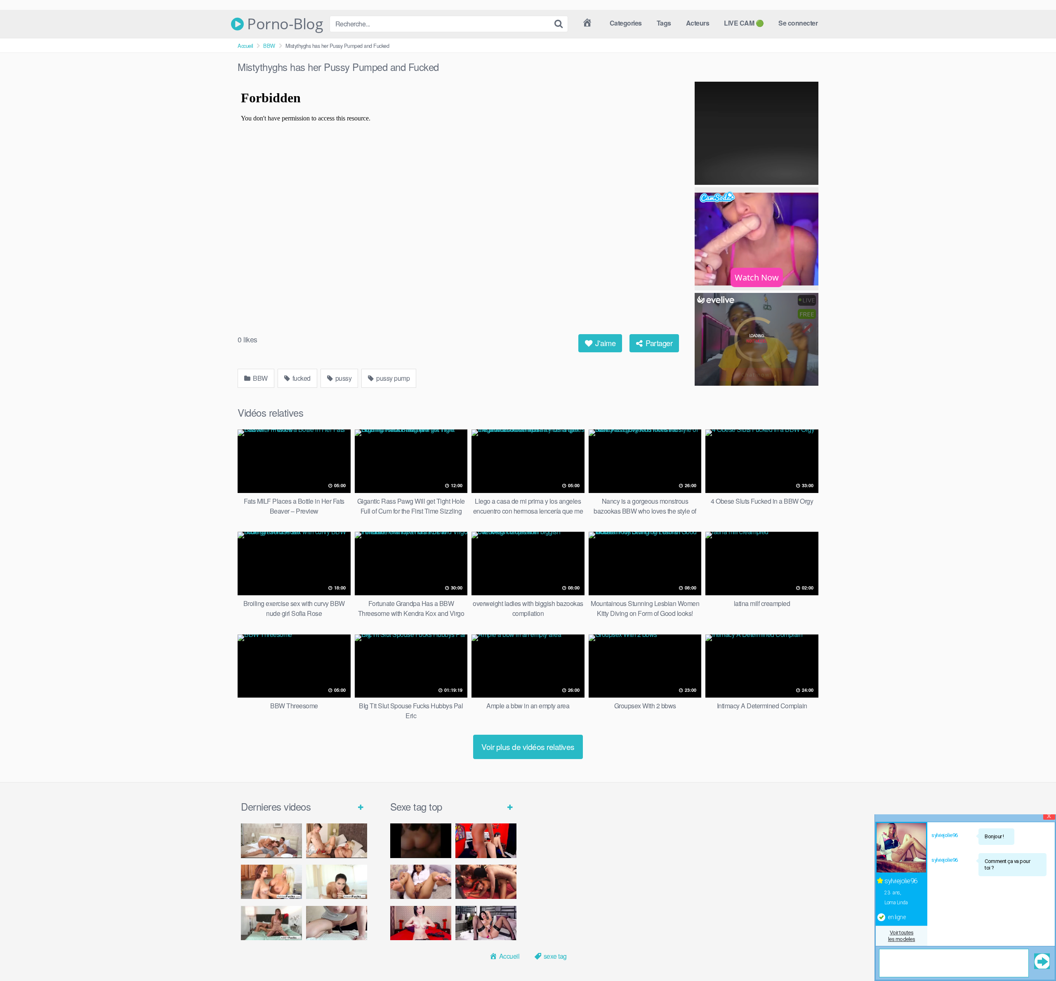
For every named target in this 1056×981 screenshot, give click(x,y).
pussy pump (392, 378)
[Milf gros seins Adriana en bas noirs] (485, 923)
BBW (269, 46)
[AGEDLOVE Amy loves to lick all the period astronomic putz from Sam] (336, 840)
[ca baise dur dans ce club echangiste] (485, 882)
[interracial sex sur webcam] (485, 840)
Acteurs (698, 23)
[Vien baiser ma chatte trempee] (420, 882)
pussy (342, 378)
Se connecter (798, 23)
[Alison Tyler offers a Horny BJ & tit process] (336, 882)
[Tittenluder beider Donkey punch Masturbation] (336, 923)
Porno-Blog (283, 24)
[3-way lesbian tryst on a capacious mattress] (271, 923)
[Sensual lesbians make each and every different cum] (271, 882)
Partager (658, 342)
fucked (301, 378)
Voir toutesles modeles (901, 935)
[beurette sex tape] (420, 840)
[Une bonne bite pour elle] (420, 923)
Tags (664, 23)
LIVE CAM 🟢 (744, 23)
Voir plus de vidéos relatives (528, 746)
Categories (626, 23)
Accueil (245, 46)
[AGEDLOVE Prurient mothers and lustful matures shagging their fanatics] (271, 840)
